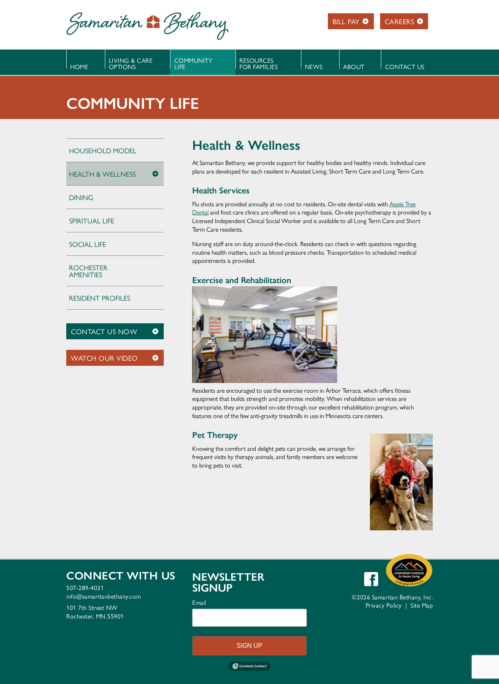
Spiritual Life (91, 220)
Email (199, 602)
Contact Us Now (104, 331)
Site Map (422, 605)
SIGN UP (249, 645)
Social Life (87, 244)
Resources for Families (258, 63)
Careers (399, 21)
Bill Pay (346, 21)
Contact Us (405, 66)
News (314, 66)
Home (79, 66)
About (354, 66)
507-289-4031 (85, 587)
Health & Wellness (102, 174)
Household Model (102, 150)
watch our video (104, 358)
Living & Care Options (131, 63)
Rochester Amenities (88, 270)
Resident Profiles (99, 298)
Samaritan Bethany (147, 26)
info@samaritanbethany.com (103, 596)
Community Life (193, 63)
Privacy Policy (384, 605)
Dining (81, 197)
